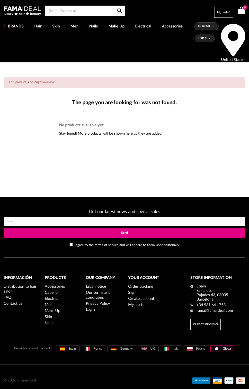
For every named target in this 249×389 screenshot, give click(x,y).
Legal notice (96, 286)
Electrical (143, 26)
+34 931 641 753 (211, 305)
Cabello (51, 292)
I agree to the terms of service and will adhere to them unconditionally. (127, 245)
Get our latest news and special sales (124, 212)
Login (90, 309)
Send (124, 232)
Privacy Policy (98, 303)
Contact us (13, 303)
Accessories (172, 26)
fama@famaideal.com (214, 310)
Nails (93, 26)
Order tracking (140, 286)
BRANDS (16, 26)
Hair (38, 26)
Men (75, 26)
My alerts (136, 305)
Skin (56, 26)
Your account (143, 278)
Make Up (116, 26)
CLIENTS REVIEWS (205, 324)
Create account (141, 299)
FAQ (7, 297)
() (244, 8)
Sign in (134, 292)
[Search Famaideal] (120, 5)
